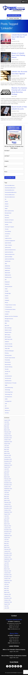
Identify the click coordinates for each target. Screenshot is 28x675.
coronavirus (7, 233)
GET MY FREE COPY (9, 177)
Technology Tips (8, 394)
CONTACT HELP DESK (14, 18)
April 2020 (6, 567)
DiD (5, 279)
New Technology (8, 346)
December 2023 (8, 482)
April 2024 (6, 474)
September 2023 (8, 488)
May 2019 (6, 588)
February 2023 (7, 502)
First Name (7, 150)
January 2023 (7, 504)
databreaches (8, 275)
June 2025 (6, 447)
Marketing (7, 321)
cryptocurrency (8, 238)
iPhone (6, 302)
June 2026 (6, 424)
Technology (7, 389)
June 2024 (6, 471)
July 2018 (6, 606)
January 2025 (7, 457)
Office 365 (7, 348)
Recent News (8, 364)
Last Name (7, 155)
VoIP (6, 403)
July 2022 (6, 516)
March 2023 (7, 500)
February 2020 (7, 570)
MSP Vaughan (8, 337)
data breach (7, 272)
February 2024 (7, 478)
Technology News (9, 392)
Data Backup (7, 268)
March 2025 (7, 453)
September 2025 (8, 441)
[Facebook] (7, 666)
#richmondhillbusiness (10, 194)
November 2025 (8, 437)
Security (6, 369)
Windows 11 (7, 410)
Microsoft (7, 325)
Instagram (7, 300)
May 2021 (6, 543)
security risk (7, 371)
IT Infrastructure (8, 307)
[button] (24, 2)
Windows (7, 408)
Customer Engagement (10, 240)
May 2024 (6, 473)
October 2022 (7, 510)
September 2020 (8, 559)
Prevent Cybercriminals (10, 357)
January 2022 (7, 527)
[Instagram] (15, 666)
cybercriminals (8, 242)
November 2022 (8, 508)
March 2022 (7, 523)
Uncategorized (8, 401)
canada (6, 224)
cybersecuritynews (9, 252)
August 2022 (7, 514)
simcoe (6, 373)
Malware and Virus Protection (11, 316)
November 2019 (7, 576)
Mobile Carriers (8, 330)
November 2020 (8, 555)
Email (5, 166)
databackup (7, 265)
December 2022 (8, 506)
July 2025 (6, 445)
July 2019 (6, 584)
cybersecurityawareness (10, 249)
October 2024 (7, 463)
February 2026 (7, 431)
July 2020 (6, 563)
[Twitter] (10, 666)
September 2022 (8, 512)
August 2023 (7, 490)
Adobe (6, 201)
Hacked (6, 295)
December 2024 (8, 459)
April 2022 (6, 521)
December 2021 (7, 529)
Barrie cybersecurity (9, 210)
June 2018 (6, 608)
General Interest (8, 286)
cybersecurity (8, 247)
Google (6, 291)
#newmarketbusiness (9, 190)
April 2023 (6, 498)
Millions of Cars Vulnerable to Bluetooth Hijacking (14, 649)
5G (5, 199)
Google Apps (8, 293)
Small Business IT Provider (10, 383)
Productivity (7, 360)
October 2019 (7, 578)
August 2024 (7, 467)
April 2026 (6, 428)
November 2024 (8, 461)
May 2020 (6, 565)
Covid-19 (7, 236)
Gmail (6, 288)
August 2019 (7, 582)
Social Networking (9, 387)
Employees (7, 281)
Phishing (6, 353)
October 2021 (7, 533)
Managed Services (9, 318)
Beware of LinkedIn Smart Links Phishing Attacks (18, 55)
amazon (6, 203)
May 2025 (6, 449)
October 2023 (7, 486)
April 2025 (6, 451)
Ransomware (8, 362)
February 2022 (7, 525)
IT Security (7, 311)
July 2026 (6, 422)
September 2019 (8, 580)
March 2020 (7, 568)
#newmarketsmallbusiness (10, 192)
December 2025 (8, 435)
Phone (5, 171)
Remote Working (8, 366)
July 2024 (6, 469)
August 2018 (7, 604)
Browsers (7, 217)
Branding (7, 215)
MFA (6, 323)
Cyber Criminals (8, 245)
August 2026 (7, 420)
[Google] (18, 666)
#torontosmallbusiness (10, 197)
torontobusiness (8, 396)
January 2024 (7, 480)
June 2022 (6, 518)
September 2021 (8, 535)
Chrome (6, 229)
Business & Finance (9, 219)
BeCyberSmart (8, 213)
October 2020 (7, 557)
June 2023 (6, 494)
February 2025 (7, 455)
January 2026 (7, 433)
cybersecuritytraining (9, 259)
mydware (7, 341)
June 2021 (6, 541)
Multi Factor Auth (8, 339)
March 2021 (6, 547)
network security (8, 343)
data (6, 263)
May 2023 (6, 496)
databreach (7, 270)
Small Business (8, 380)
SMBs (6, 385)
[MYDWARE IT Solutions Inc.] (14, 8)
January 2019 (7, 596)
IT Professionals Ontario (10, 309)
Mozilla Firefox (8, 332)
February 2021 (7, 549)
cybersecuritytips (8, 256)
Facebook (7, 284)
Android (6, 206)
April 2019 (6, 590)
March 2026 (7, 429)
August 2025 (7, 443)
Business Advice (8, 222)
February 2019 (7, 594)
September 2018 (8, 602)
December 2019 (7, 574)
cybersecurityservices (9, 254)
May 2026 (6, 426)
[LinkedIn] (12, 666)
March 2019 (6, 592)
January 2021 (7, 551)
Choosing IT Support (9, 226)
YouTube (7, 412)
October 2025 (7, 439)
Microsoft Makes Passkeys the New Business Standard (14, 655)
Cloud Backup (8, 231)
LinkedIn (6, 314)
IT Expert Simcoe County (10, 304)
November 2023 (8, 484)
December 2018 (7, 598)
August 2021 (7, 537)
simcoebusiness (8, 376)
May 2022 (6, 520)
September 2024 (8, 465)
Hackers (6, 298)
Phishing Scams (8, 355)
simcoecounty (8, 378)
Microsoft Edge (8, 327)
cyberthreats (7, 261)
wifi (5, 405)
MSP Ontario (7, 334)
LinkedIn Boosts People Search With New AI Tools (19, 37)
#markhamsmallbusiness (10, 187)
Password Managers (9, 350)
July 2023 (6, 492)
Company (6, 161)
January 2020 (7, 572)
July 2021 (6, 539)
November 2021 (7, 531)
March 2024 (7, 476)
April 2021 (6, 545)
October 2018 (7, 600)
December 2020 (8, 553)
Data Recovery (8, 277)
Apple (6, 208)
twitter (6, 399)
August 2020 (7, 561)
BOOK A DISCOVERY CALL (14, 15)
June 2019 (6, 586)
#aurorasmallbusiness (9, 185)
